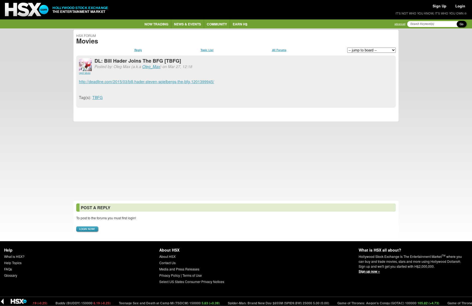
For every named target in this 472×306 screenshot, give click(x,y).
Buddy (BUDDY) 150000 (79, 303)
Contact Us (167, 262)
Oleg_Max (151, 66)
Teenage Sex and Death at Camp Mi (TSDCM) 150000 (165, 303)
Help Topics (13, 262)
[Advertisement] (236, 161)
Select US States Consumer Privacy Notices (191, 281)
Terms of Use (192, 275)
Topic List (206, 50)
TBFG (97, 97)
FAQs (8, 269)
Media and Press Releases (179, 269)
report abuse (84, 72)
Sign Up (439, 5)
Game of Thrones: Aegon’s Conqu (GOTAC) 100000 (383, 303)
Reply (138, 50)
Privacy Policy (169, 275)
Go (462, 24)
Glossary (10, 275)
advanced (399, 24)
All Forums (279, 50)
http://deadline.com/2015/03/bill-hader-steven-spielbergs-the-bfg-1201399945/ (146, 81)
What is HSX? (14, 256)
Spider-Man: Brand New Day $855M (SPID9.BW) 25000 (274, 303)
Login (460, 5)
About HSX (167, 256)
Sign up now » (369, 271)
